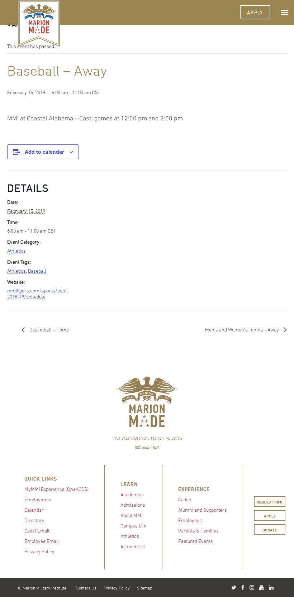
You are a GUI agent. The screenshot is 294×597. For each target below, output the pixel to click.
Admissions (132, 505)
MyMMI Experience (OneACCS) (56, 489)
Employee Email (41, 541)
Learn (129, 484)
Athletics (16, 251)
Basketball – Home (48, 329)
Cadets (185, 499)
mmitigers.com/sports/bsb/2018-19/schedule (37, 293)
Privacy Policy (39, 551)
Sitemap (144, 587)
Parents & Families (198, 530)
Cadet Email (36, 530)
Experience (194, 489)
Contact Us (86, 587)
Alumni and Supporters (202, 510)
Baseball (37, 271)
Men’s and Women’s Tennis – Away (242, 329)
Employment (38, 499)
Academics (132, 494)
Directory (34, 520)
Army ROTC (132, 546)
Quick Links (40, 479)
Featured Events (195, 541)
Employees (190, 520)
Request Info (270, 502)
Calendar (34, 510)
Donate (269, 529)
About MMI (131, 515)
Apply (255, 12)
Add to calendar (44, 151)
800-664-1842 (147, 447)
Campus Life (133, 525)
